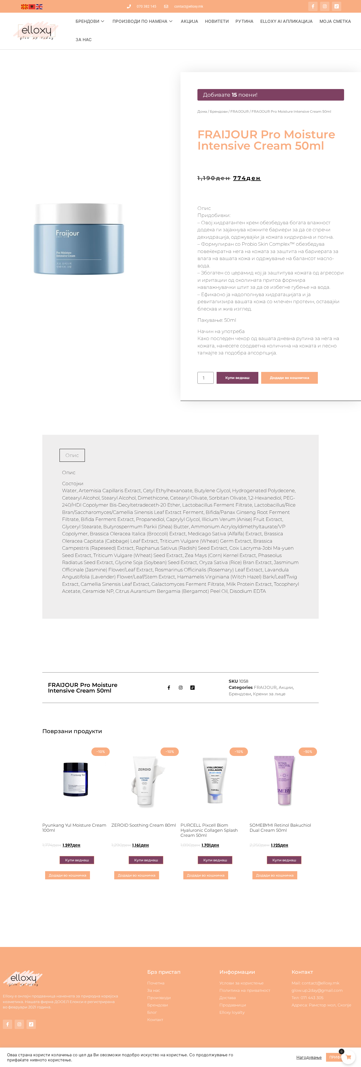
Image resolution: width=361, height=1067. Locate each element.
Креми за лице (269, 693)
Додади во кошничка (289, 378)
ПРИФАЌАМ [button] (340, 1057)
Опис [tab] (72, 455)
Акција (189, 21)
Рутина (244, 21)
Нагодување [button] (309, 1057)
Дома (202, 111)
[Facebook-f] (313, 6)
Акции (286, 687)
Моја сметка (335, 21)
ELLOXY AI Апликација (286, 21)
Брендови (87, 21)
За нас (84, 39)
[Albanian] (32, 6)
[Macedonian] (24, 6)
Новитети (217, 21)
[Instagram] (324, 6)
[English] (39, 6)
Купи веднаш (237, 378)
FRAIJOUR (239, 111)
